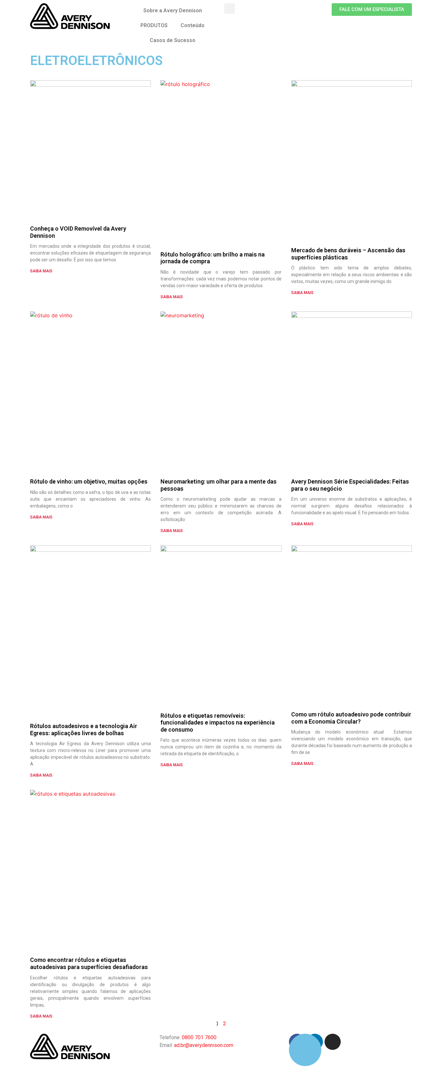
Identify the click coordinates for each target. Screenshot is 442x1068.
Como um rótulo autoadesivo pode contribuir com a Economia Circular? (351, 718)
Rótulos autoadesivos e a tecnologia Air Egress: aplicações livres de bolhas (83, 729)
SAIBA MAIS (41, 271)
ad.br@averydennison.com (203, 1045)
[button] (372, 9)
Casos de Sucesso (172, 40)
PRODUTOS (154, 25)
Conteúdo (192, 25)
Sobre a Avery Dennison (172, 10)
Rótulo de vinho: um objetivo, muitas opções (89, 481)
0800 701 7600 (199, 1037)
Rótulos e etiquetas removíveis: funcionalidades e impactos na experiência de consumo (217, 722)
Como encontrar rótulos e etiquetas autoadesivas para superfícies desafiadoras (89, 963)
